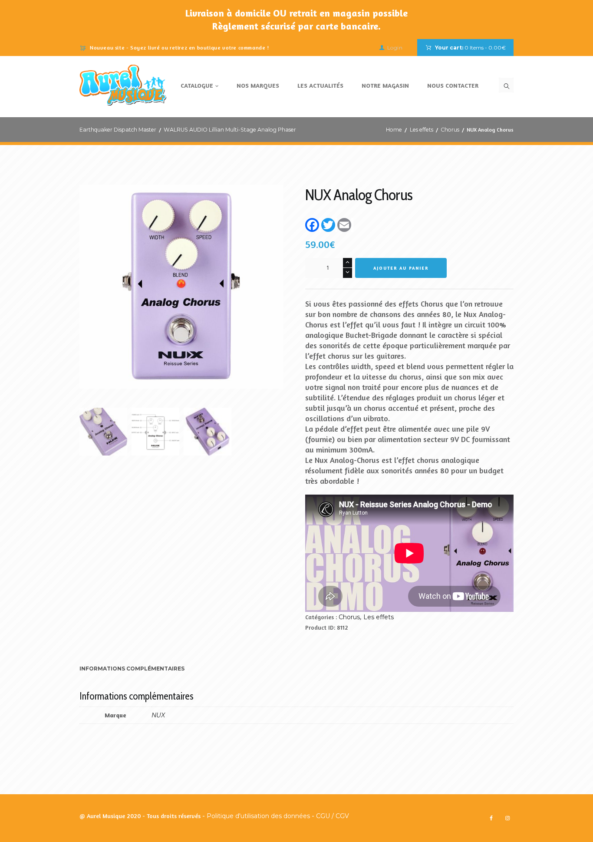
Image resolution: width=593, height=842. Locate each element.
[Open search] (506, 85)
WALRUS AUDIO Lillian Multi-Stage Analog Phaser (230, 129)
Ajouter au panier (400, 268)
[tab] (131, 670)
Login (394, 47)
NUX (158, 715)
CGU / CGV (332, 816)
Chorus (450, 129)
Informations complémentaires (131, 668)
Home (394, 129)
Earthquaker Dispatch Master (117, 129)
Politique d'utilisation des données (258, 816)
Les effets (421, 129)
